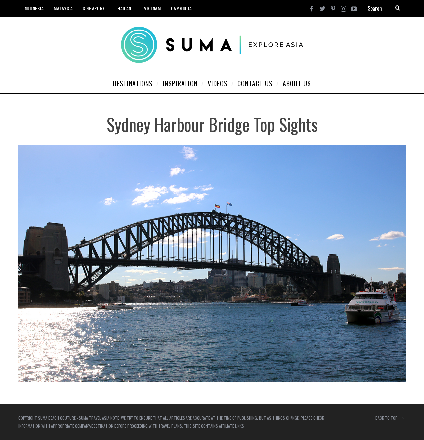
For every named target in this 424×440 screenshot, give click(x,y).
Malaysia (63, 8)
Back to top (386, 418)
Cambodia (181, 8)
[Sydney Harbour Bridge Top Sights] (212, 380)
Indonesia (33, 8)
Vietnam (152, 8)
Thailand (124, 8)
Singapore (94, 8)
